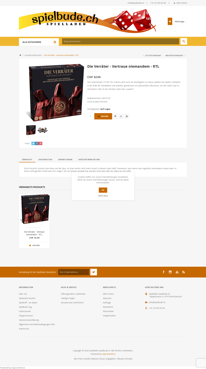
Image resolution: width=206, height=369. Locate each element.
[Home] (20, 55)
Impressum (24, 328)
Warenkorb (108, 307)
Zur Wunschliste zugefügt (115, 116)
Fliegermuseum (26, 315)
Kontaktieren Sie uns (89, 159)
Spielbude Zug (25, 307)
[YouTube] (177, 272)
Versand (128, 358)
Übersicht (27, 159)
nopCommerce (108, 354)
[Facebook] (163, 272)
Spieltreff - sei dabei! (28, 302)
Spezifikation (45, 159)
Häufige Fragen (68, 298)
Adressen (107, 298)
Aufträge (107, 302)
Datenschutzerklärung (29, 320)
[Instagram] (170, 272)
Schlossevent (25, 311)
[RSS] (183, 272)
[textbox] (120, 41)
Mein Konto (181, 3)
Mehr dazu (103, 195)
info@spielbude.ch (136, 3)
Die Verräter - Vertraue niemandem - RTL (34, 233)
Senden (93, 272)
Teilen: (27, 143)
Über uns (23, 294)
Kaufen (104, 116)
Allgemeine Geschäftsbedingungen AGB (37, 324)
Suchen (183, 41)
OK (103, 190)
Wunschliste (108, 311)
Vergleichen (121, 116)
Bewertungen (65, 159)
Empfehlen (126, 116)
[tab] (27, 159)
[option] (31, 130)
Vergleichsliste (109, 315)
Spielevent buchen (27, 298)
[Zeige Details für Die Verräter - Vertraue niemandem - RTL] (34, 209)
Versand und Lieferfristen (72, 302)
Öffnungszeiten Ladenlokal (73, 294)
